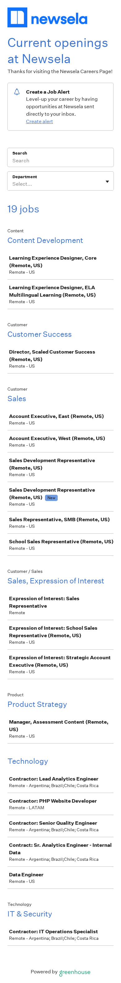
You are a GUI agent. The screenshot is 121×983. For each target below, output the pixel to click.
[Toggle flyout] (107, 181)
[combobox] (12, 184)
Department (24, 176)
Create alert (39, 121)
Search (19, 153)
